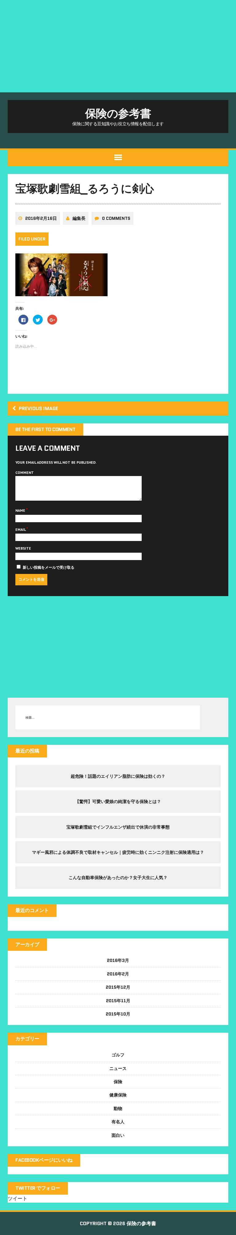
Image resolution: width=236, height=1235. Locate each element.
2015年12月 (118, 987)
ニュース (118, 1068)
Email (20, 529)
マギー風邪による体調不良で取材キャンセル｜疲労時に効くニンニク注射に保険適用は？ (118, 852)
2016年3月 (118, 960)
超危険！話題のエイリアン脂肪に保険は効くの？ (118, 776)
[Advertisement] (118, 46)
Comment (24, 472)
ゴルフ (118, 1055)
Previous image (38, 408)
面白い (118, 1135)
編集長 (79, 218)
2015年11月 (118, 1001)
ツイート (17, 1198)
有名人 (118, 1122)
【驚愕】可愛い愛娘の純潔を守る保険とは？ (118, 801)
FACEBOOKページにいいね (44, 1160)
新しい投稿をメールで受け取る (48, 567)
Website (23, 548)
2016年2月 (118, 974)
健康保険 (118, 1095)
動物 (118, 1108)
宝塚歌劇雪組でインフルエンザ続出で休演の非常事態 (118, 827)
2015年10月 (118, 1014)
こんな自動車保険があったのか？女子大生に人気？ (118, 877)
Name (20, 510)
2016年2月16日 (41, 218)
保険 (118, 1082)
